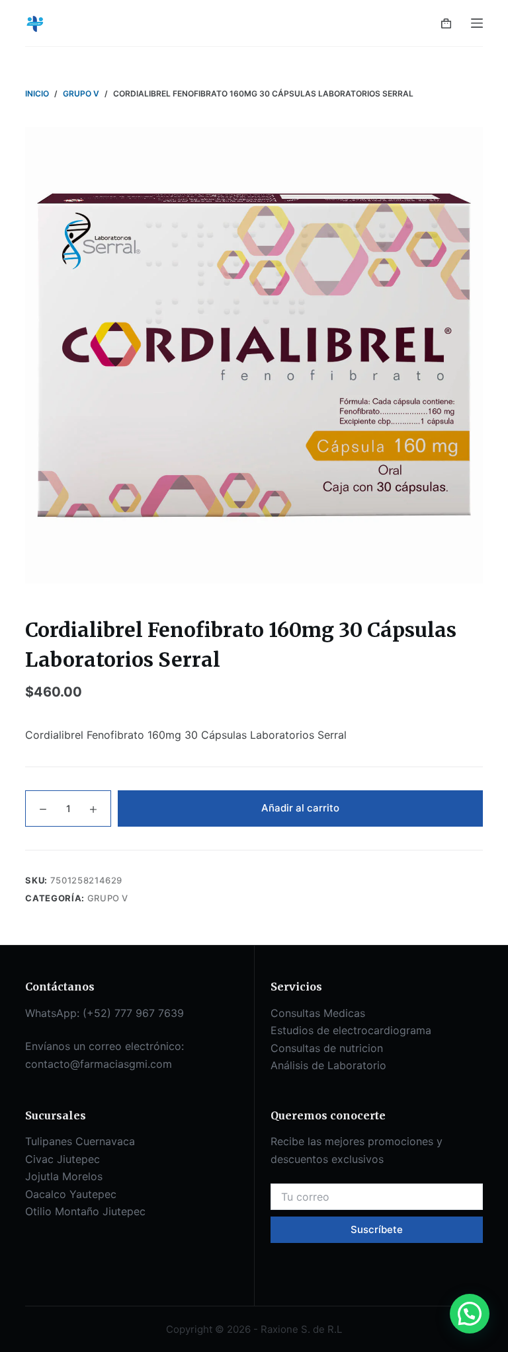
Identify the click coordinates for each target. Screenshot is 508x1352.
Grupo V (108, 898)
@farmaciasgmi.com (121, 1063)
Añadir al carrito (300, 808)
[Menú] (477, 23)
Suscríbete (377, 1229)
